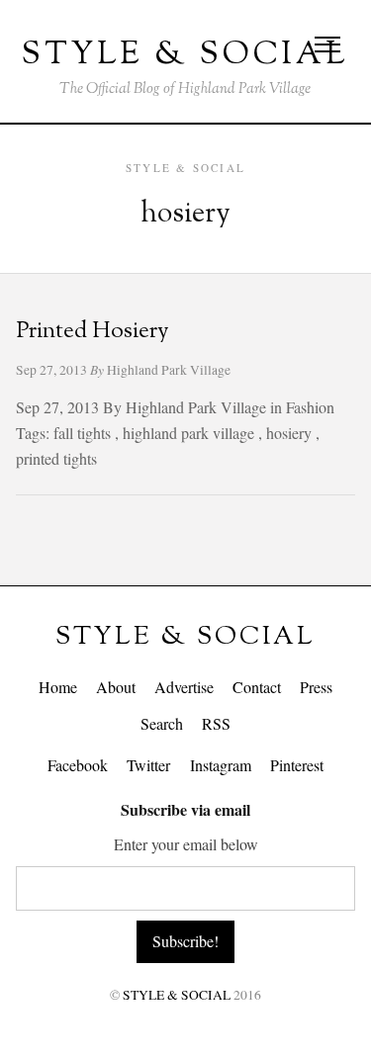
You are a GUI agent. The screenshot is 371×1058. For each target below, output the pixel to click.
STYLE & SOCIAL (185, 637)
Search (161, 723)
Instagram (220, 764)
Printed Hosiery (92, 331)
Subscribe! (185, 940)
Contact (256, 686)
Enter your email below (186, 844)
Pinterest (297, 764)
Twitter (148, 764)
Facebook (77, 764)
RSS (216, 723)
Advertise (184, 686)
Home (58, 686)
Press (316, 686)
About (116, 686)
